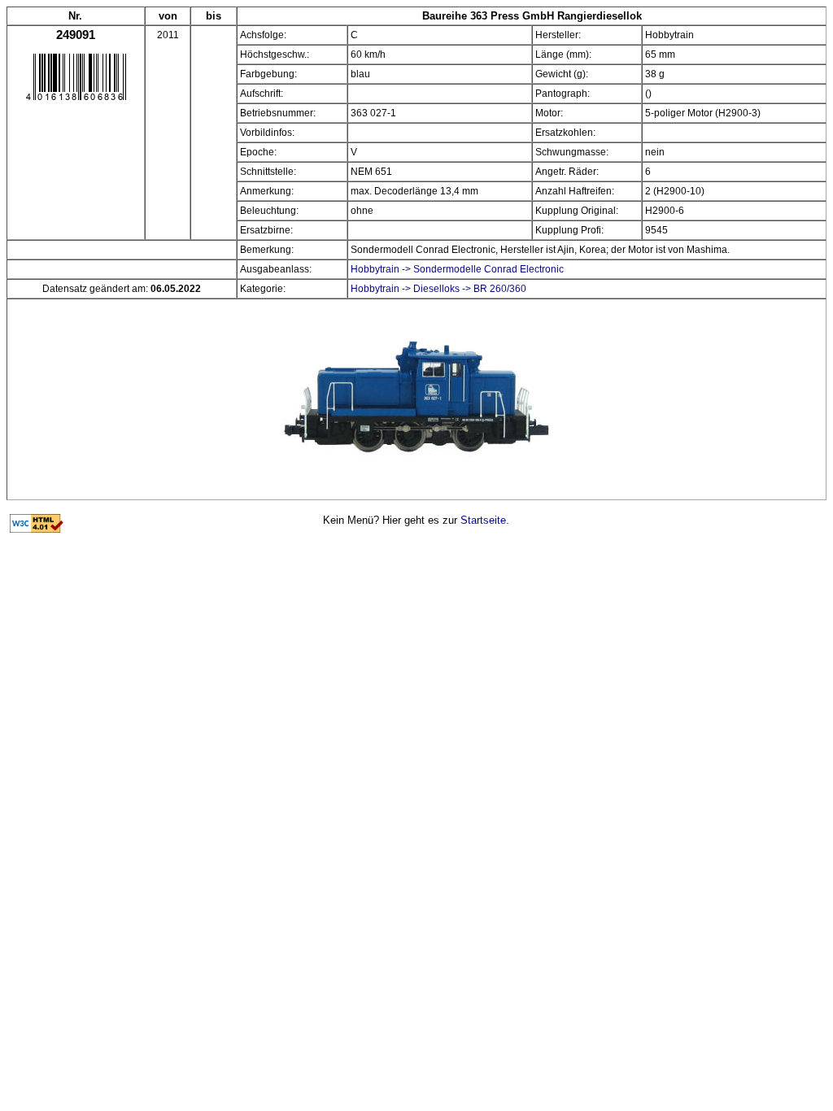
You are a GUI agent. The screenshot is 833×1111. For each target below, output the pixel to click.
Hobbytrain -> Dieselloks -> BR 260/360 (438, 288)
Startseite (483, 520)
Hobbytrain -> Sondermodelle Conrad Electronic (457, 269)
